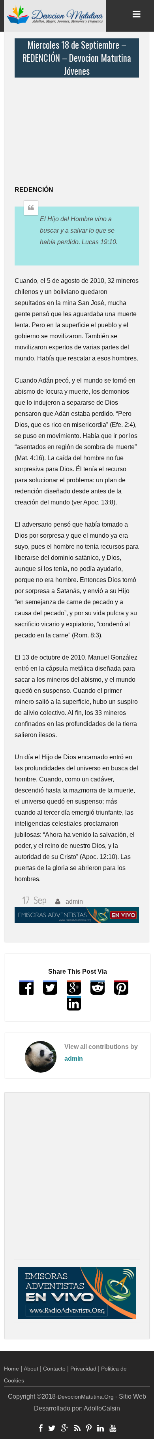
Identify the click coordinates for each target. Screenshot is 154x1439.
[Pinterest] (89, 1429)
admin (73, 1058)
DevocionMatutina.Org (86, 1396)
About (31, 1368)
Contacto (54, 1368)
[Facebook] (40, 1429)
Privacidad (83, 1368)
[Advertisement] (79, 127)
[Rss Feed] (77, 1429)
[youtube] (112, 1429)
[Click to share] (74, 991)
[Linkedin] (100, 1429)
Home (11, 1368)
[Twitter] (52, 1429)
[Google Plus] (65, 1429)
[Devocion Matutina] (55, 14)
